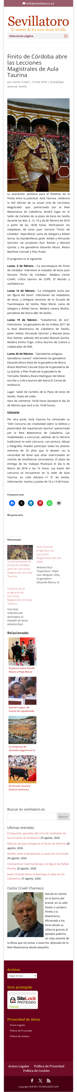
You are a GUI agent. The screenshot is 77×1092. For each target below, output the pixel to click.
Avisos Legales (17, 1025)
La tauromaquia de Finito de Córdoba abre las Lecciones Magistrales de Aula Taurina (19, 569)
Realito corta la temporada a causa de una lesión (38, 853)
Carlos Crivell (20, 82)
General (12, 86)
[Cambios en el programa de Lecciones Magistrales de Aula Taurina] (22, 606)
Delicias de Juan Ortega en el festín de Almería (36, 843)
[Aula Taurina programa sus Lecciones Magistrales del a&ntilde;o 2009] (51, 564)
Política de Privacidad (21, 1030)
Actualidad (56, 82)
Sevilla (23, 86)
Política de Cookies (19, 1036)
